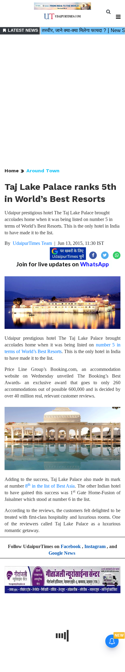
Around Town (42, 171)
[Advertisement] (62, 101)
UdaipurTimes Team (32, 243)
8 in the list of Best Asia (50, 486)
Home (12, 171)
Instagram (95, 546)
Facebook (71, 546)
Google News (62, 553)
